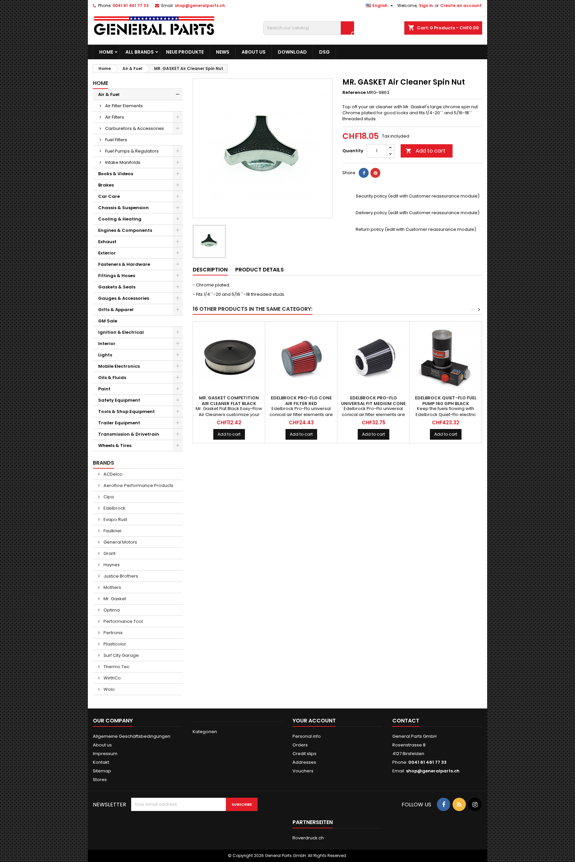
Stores (100, 779)
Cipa (108, 497)
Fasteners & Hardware (124, 264)
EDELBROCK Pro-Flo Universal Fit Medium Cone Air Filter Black (373, 403)
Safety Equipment (119, 400)
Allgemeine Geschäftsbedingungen (131, 736)
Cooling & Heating (119, 219)
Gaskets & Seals (116, 287)
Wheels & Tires (114, 445)
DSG (324, 52)
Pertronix (112, 633)
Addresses (304, 762)
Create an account (460, 5)
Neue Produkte (185, 52)
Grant (108, 553)
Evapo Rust (114, 519)
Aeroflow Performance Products (137, 485)
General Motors (119, 542)
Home (106, 52)
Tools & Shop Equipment (126, 411)
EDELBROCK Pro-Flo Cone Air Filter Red (301, 401)
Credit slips (304, 753)
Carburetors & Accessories (134, 128)
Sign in (426, 5)
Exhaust (107, 241)
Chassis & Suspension (123, 208)
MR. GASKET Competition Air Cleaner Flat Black (229, 401)
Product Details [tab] (259, 269)
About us (254, 52)
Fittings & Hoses (116, 275)
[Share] (364, 173)
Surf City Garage (120, 655)
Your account (314, 720)
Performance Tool (122, 621)
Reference (354, 93)
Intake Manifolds (122, 162)
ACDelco (112, 474)
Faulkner (112, 531)
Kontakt (101, 762)
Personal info (306, 736)
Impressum (105, 753)
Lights (105, 355)
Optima (111, 610)
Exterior (107, 253)
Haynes (111, 565)
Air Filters (114, 117)
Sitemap (102, 771)
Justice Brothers (120, 576)
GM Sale (107, 321)
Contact (405, 720)
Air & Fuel (108, 94)
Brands (103, 463)
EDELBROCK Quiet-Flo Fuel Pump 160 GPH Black (446, 401)
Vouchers (302, 771)
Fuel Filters (116, 140)
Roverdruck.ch (308, 838)
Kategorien (205, 731)
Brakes (106, 185)
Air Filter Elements (124, 106)
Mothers (111, 587)
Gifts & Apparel (115, 309)
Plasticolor (114, 644)
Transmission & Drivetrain (128, 434)
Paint (104, 389)
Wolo (108, 689)
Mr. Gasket (114, 599)
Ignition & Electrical (121, 332)
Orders (300, 745)
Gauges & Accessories (123, 298)
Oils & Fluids (112, 377)
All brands (139, 52)
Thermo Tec (115, 666)
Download (292, 52)
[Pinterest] (375, 173)
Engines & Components (125, 230)
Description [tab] (210, 269)
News (222, 52)
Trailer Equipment (119, 423)
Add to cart (426, 151)
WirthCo (111, 678)
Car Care (109, 196)
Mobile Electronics (119, 366)
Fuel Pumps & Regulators (132, 151)
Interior (106, 343)
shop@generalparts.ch (200, 5)
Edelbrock (113, 508)
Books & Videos (115, 174)
